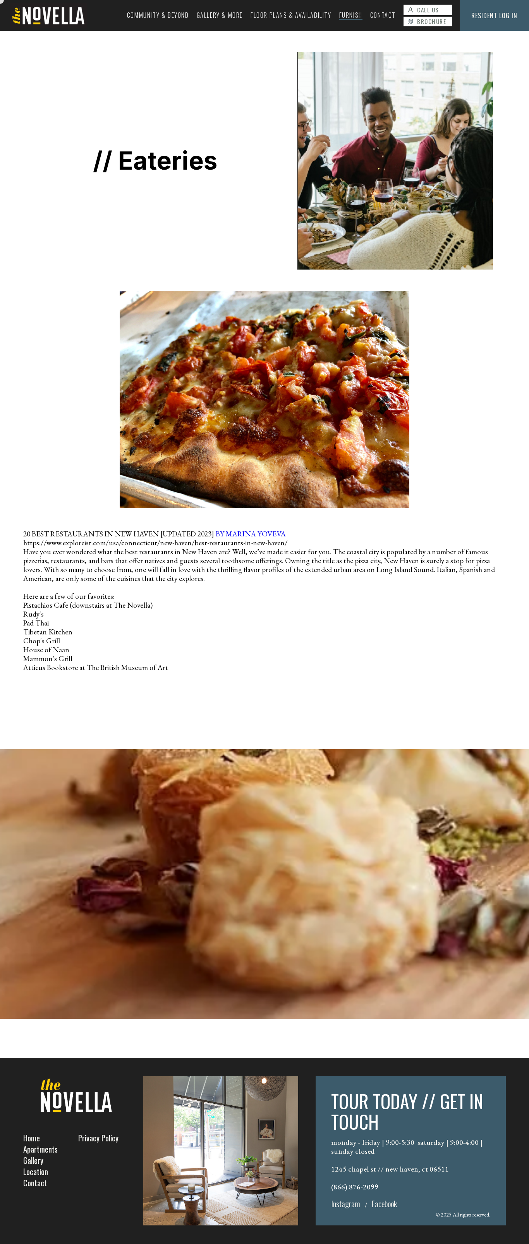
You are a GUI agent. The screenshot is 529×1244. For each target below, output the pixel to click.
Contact (35, 1183)
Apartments (40, 1149)
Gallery (33, 1160)
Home (31, 1138)
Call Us (428, 9)
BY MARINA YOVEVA (251, 534)
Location (35, 1171)
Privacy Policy (98, 1138)
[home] (48, 15)
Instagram (345, 1204)
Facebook (384, 1204)
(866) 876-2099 (354, 1187)
